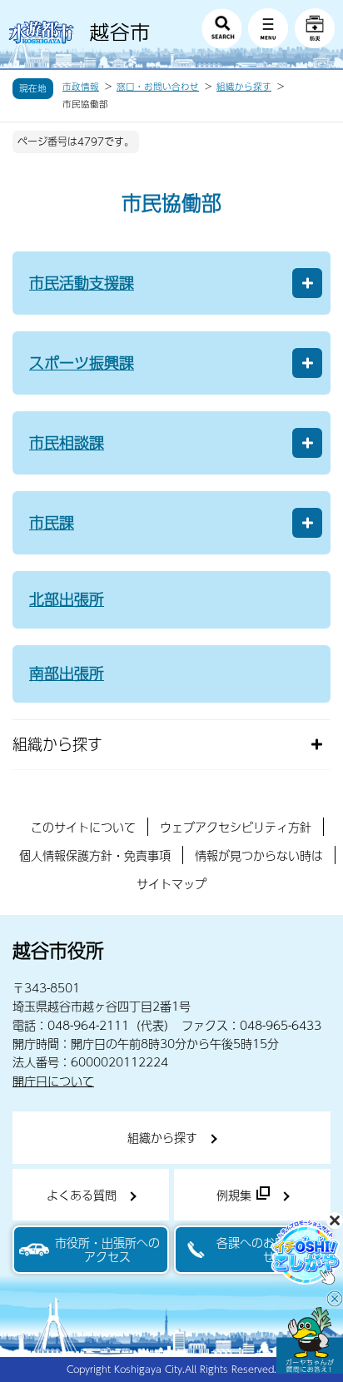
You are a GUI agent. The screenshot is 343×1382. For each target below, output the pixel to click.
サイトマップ (171, 883)
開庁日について (53, 1080)
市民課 (51, 522)
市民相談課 (66, 442)
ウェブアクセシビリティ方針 (235, 827)
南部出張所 (66, 673)
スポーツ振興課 (81, 362)
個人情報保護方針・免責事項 (95, 855)
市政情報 (80, 86)
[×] (309, 1340)
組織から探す (243, 86)
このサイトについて (83, 827)
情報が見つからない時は (259, 855)
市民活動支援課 (81, 282)
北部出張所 (66, 599)
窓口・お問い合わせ (158, 86)
